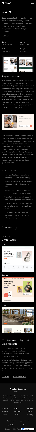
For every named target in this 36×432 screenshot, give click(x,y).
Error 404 (29, 411)
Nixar (14, 429)
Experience (17, 411)
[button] (32, 3)
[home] (6, 2)
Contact (16, 415)
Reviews (4, 415)
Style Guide (30, 408)
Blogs (15, 408)
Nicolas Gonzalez (18, 389)
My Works (5, 411)
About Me (5, 408)
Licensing (30, 415)
